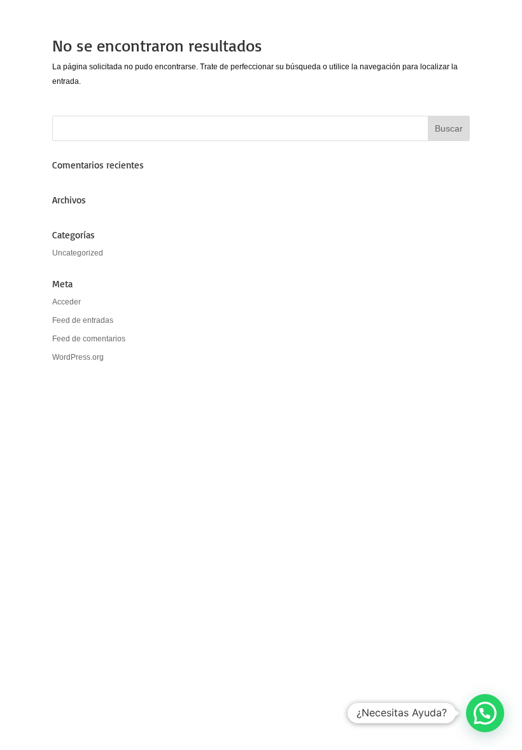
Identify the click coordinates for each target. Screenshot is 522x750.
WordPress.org (78, 357)
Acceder (66, 301)
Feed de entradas (82, 320)
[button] (485, 713)
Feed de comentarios (88, 338)
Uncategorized (77, 253)
